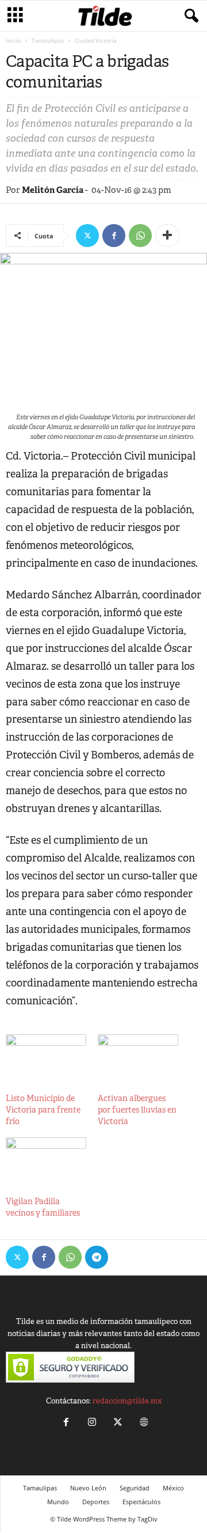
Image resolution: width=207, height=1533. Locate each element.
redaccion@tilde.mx (127, 1401)
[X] (87, 235)
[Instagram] (92, 1423)
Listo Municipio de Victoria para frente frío (43, 1109)
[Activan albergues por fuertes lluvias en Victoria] (138, 1057)
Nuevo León (88, 1487)
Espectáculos (141, 1501)
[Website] (143, 1423)
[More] (167, 235)
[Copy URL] (123, 1257)
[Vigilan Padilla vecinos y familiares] (46, 1160)
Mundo (58, 1501)
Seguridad (135, 1487)
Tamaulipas (48, 40)
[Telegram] (96, 1257)
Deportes (95, 1501)
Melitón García (52, 189)
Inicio (13, 40)
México (173, 1487)
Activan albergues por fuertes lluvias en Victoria (137, 1109)
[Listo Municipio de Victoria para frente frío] (46, 1057)
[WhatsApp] (140, 235)
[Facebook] (113, 235)
